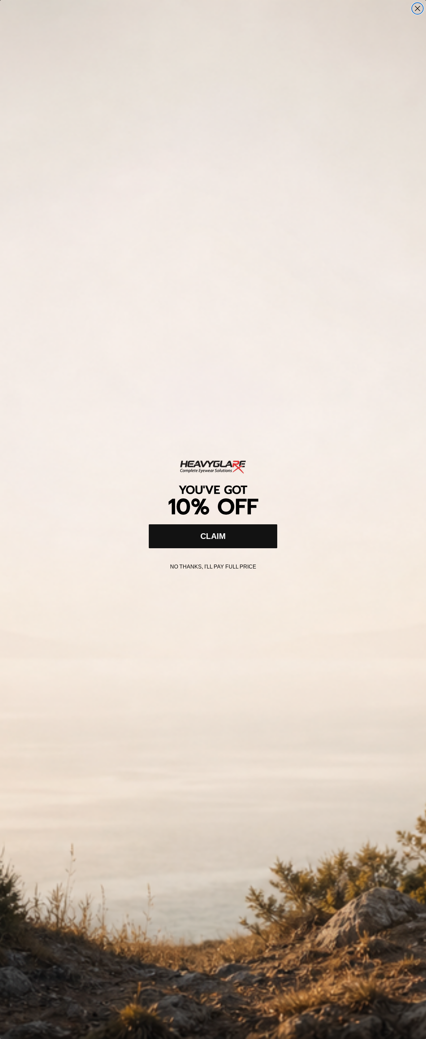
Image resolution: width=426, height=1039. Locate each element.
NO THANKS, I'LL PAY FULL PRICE (213, 567)
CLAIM (213, 536)
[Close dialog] (417, 8)
